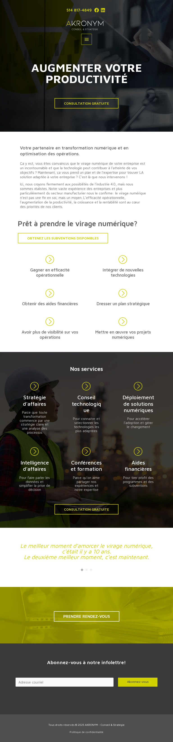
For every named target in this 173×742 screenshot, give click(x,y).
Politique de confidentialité (86, 732)
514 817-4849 (79, 10)
